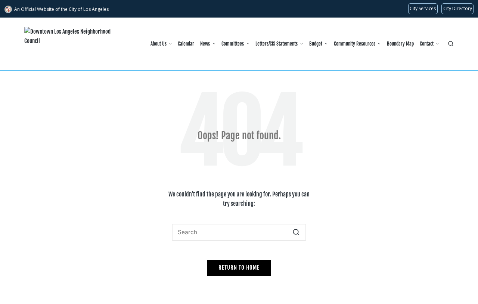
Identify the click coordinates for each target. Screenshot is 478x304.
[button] (296, 232)
